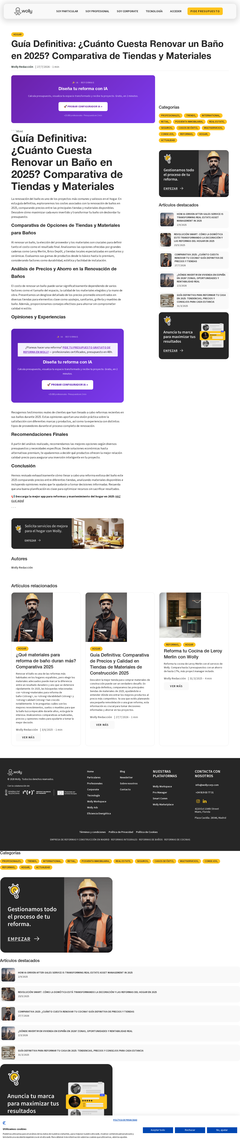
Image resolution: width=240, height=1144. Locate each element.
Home (90, 771)
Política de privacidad (125, 1120)
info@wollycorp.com (207, 785)
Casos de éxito (188, 128)
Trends (190, 115)
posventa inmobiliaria (188, 122)
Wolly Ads (92, 807)
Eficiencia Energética (99, 813)
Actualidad (168, 140)
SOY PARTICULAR (67, 11)
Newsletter (126, 777)
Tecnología (93, 795)
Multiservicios (213, 128)
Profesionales (170, 115)
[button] (154, 11)
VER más (28, 737)
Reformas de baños (151, 839)
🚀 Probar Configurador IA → (67, 385)
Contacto (125, 789)
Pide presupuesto (205, 11)
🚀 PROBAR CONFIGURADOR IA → (83, 106)
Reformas (186, 134)
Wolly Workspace (96, 801)
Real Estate (216, 122)
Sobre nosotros (129, 783)
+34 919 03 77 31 (205, 792)
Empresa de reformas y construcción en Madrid (79, 839)
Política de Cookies (147, 832)
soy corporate (127, 11)
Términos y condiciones (92, 832)
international (211, 115)
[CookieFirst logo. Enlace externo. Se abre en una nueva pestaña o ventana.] (4, 1124)
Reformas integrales (124, 839)
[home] (24, 11)
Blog (122, 771)
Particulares (93, 777)
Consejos (167, 134)
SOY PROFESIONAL (97, 11)
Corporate (93, 789)
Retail (165, 122)
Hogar (18, 34)
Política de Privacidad (121, 832)
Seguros (166, 128)
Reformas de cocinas (177, 839)
